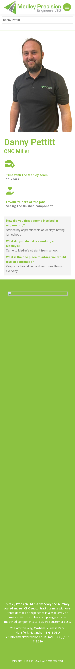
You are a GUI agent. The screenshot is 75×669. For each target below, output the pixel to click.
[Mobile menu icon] (67, 7)
